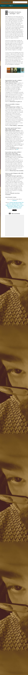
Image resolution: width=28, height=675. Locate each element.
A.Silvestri (14, 200)
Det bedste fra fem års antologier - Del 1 (14, 12)
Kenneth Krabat (12, 205)
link (17, 149)
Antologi (11, 202)
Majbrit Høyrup (10, 206)
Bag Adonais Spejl (17, 202)
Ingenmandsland (15, 203)
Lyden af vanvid (20, 205)
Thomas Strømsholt (17, 208)
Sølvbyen (16, 206)
